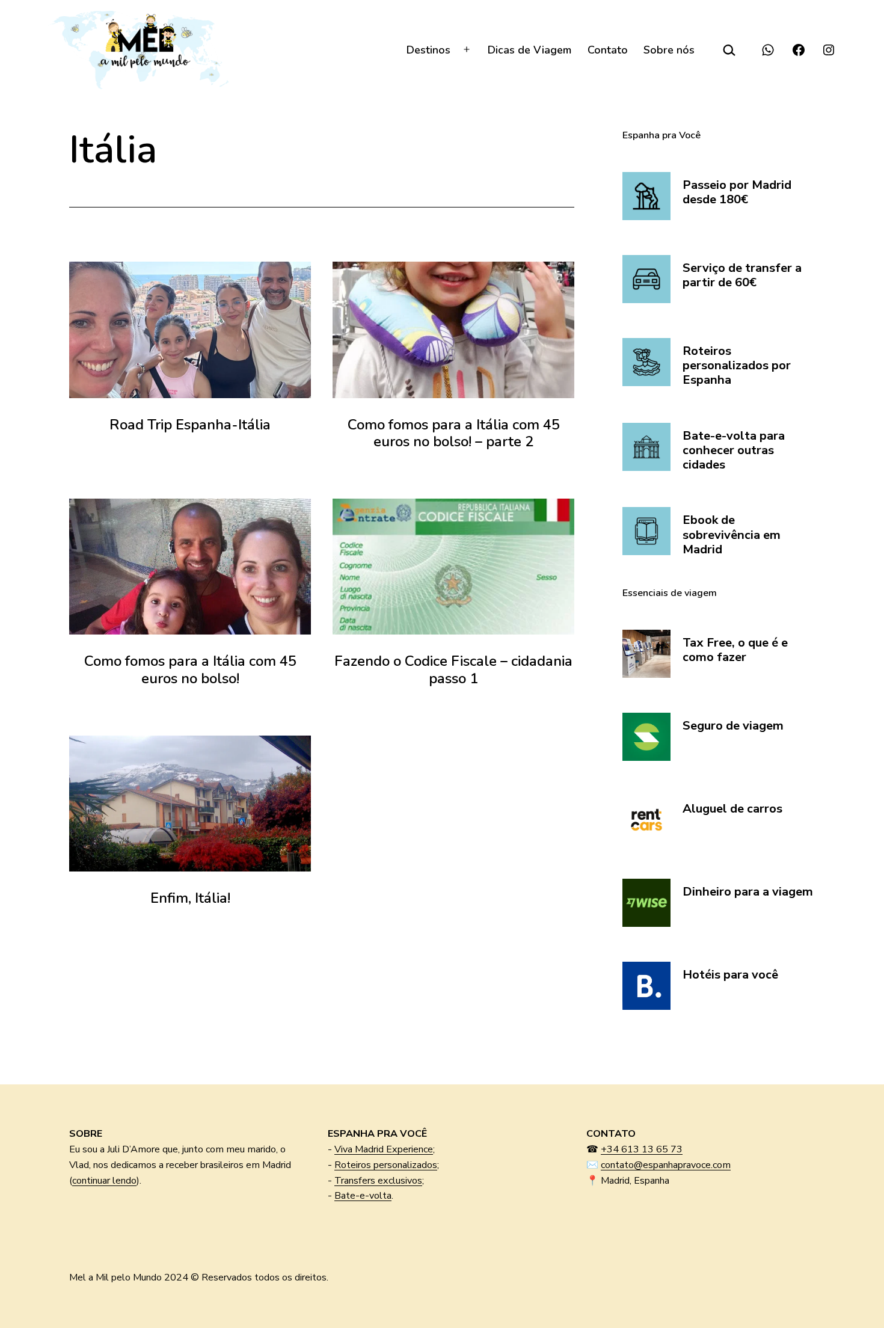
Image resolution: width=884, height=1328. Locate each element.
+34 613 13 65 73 (642, 1149)
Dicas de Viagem (529, 50)
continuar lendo (104, 1180)
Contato (608, 50)
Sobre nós (669, 50)
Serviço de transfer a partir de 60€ (742, 275)
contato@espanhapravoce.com (666, 1165)
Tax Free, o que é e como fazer (735, 650)
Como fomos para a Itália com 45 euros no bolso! (190, 669)
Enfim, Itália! (190, 898)
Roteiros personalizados (385, 1165)
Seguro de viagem (733, 726)
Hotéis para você (730, 975)
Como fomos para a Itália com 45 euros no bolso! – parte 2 (454, 433)
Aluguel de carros (732, 809)
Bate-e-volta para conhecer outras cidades (734, 451)
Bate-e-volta (362, 1195)
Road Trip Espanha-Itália (190, 424)
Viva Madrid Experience (383, 1149)
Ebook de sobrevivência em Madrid (732, 535)
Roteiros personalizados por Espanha (737, 366)
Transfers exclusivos (378, 1180)
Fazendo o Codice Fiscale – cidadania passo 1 (453, 669)
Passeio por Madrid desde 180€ (737, 193)
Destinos (428, 50)
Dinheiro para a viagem (748, 892)
